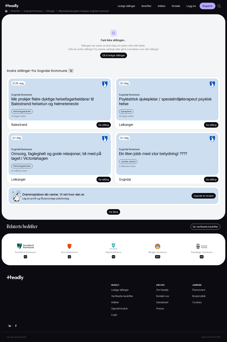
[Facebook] (16, 326)
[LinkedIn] (10, 326)
